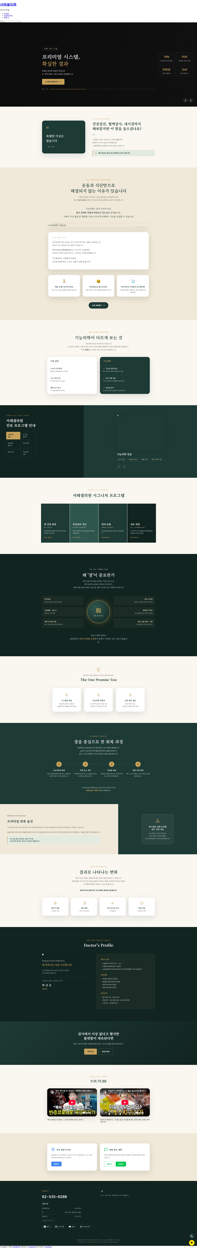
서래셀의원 (8, 4)
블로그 (6, 17)
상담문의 (121, 1164)
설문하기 (56, 1164)
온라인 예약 (105, 1051)
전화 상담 (90, 1051)
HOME (6, 13)
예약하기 (109, 1164)
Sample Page (8, 15)
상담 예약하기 (50, 81)
